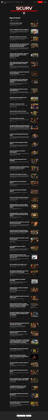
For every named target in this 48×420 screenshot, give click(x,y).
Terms (26, 413)
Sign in (45, 2)
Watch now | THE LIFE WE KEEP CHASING (16, 388)
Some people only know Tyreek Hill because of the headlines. (19, 343)
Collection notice (30, 413)
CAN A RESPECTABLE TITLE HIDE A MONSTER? (17, 247)
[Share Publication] (36, 2)
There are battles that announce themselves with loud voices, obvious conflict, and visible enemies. (19, 405)
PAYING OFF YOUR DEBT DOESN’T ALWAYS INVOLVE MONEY (19, 238)
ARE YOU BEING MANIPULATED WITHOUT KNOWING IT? (19, 394)
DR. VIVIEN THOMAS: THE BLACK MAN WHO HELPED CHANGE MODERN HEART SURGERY (20, 126)
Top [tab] (13, 20)
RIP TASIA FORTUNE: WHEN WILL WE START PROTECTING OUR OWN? (19, 223)
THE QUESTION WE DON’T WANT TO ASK (16, 169)
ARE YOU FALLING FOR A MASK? (17, 118)
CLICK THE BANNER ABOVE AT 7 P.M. (16, 208)
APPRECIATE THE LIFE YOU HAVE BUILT (16, 98)
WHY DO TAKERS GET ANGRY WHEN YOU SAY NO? (19, 363)
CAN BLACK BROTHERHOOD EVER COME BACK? (19, 135)
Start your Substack (21, 415)
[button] (5, 2)
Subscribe (40, 2)
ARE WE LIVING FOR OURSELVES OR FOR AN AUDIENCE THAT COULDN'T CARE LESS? (20, 184)
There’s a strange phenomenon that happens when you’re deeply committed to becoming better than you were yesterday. (19, 145)
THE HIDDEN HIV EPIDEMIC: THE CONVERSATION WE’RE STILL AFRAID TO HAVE (19, 199)
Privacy (23, 413)
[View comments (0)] (17, 26)
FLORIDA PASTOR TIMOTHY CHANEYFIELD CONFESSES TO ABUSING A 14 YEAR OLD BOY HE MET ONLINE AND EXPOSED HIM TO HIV (19, 249)
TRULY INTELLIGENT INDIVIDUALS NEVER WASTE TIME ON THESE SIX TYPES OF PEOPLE (19, 63)
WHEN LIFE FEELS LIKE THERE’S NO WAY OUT (17, 298)
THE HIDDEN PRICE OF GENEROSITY (15, 24)
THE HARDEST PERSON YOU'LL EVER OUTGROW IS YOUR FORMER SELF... (18, 387)
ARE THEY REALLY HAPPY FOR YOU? (18, 111)
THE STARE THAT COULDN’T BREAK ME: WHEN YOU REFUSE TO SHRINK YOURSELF (19, 231)
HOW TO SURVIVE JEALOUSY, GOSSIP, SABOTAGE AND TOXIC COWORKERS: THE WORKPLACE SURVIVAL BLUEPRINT (19, 305)
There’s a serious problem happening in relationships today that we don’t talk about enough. (19, 154)
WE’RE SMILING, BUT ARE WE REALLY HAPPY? (18, 182)
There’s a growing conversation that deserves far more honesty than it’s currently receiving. (18, 84)
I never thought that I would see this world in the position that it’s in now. (19, 241)
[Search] (34, 2)
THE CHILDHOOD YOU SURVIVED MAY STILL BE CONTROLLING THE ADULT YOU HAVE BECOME (17, 326)
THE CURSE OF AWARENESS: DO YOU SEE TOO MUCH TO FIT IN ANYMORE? (19, 271)
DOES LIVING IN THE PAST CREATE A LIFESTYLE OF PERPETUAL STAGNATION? (19, 356)
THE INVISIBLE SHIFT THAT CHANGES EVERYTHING (18, 365)
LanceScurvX (15, 25)
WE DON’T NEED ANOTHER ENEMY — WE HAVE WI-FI (18, 192)
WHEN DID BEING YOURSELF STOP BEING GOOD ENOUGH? (19, 288)
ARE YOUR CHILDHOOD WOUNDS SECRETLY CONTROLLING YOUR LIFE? (19, 324)
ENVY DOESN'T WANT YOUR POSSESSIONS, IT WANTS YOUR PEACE (19, 403)
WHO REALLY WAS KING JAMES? (17, 104)
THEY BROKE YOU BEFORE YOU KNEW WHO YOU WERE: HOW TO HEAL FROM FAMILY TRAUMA (19, 335)
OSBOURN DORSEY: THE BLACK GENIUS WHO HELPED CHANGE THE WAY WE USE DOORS (19, 206)
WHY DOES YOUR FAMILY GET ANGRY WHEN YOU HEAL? (18, 332)
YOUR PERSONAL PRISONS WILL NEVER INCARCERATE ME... (18, 90)
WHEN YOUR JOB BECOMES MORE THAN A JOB (17, 307)
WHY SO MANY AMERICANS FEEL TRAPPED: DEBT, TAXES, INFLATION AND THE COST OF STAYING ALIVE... (19, 39)
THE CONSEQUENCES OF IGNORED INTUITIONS (17, 280)
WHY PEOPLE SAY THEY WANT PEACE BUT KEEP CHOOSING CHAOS (19, 373)
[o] (34, 25)
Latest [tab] (11, 20)
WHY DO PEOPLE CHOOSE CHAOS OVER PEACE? (19, 371)
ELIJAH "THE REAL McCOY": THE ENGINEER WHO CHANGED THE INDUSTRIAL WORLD (19, 379)
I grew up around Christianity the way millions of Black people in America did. (18, 106)
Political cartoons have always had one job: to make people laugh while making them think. (19, 259)
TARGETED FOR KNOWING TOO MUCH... (19, 174)
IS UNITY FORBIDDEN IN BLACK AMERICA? (19, 29)
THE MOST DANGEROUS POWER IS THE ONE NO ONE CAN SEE (19, 397)
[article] (24, 25)
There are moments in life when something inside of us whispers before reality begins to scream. (19, 282)
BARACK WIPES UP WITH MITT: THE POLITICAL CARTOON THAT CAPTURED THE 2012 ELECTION (19, 256)
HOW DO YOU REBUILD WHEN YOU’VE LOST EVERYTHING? (19, 297)
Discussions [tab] (17, 20)
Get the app (29, 415)
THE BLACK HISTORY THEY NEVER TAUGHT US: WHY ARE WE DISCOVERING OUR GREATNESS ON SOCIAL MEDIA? (19, 45)
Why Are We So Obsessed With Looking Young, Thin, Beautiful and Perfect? (18, 291)
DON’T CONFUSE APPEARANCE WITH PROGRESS (18, 160)
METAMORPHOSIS (13, 57)
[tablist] (14, 20)
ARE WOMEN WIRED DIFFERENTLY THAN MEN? (17, 74)
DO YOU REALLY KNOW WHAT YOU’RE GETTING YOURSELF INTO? (19, 120)
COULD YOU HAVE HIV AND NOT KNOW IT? (19, 197)
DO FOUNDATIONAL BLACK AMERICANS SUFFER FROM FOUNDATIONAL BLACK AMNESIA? (19, 80)
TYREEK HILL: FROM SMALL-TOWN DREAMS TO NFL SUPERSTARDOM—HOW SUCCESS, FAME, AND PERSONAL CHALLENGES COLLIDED (20, 341)
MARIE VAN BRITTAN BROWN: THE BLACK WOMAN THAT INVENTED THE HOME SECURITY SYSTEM (19, 55)
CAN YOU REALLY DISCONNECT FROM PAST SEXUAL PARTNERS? (19, 73)
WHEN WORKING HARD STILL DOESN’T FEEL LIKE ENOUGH (19, 161)
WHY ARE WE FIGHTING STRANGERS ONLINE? (18, 190)
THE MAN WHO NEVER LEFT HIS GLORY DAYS (17, 357)
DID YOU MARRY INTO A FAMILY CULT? (18, 264)
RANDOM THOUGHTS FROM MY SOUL (18, 97)
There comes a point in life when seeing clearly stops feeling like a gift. (19, 274)
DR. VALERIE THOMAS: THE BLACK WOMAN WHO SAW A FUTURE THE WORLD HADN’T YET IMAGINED (19, 313)
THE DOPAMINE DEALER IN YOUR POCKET (19, 348)
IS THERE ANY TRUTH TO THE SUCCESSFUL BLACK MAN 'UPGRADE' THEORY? (19, 167)
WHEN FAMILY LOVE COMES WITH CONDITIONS (17, 265)
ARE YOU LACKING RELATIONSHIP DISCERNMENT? (17, 151)
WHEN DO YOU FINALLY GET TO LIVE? (18, 36)
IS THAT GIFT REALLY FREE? (16, 23)
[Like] (10, 41)
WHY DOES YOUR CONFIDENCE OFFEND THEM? (19, 143)
